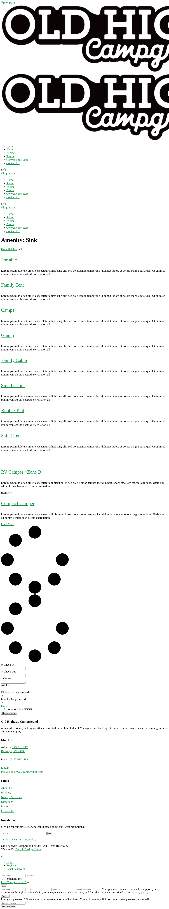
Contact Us (7, 811)
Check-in (8, 664)
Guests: (7, 678)
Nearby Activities (11, 797)
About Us (6, 787)
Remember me (13, 878)
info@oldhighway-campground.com (22, 771)
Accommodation (13, 709)
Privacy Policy (27, 839)
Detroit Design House (28, 849)
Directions (7, 801)
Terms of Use (9, 839)
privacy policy (140, 892)
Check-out (9, 671)
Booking (6, 792)
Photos (5, 806)
